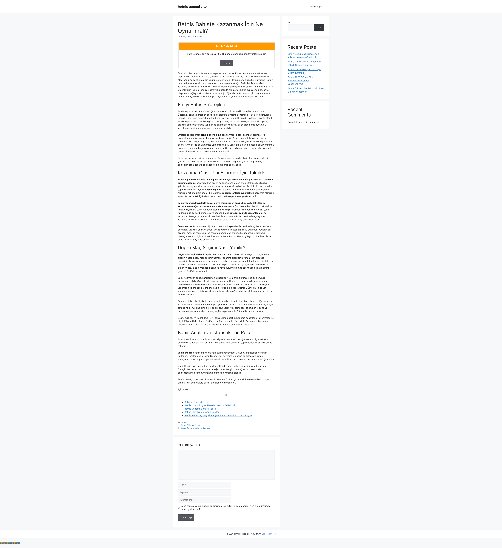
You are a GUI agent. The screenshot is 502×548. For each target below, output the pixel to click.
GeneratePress (269, 534)
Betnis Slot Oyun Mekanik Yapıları (201, 412)
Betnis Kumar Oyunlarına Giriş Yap (195, 428)
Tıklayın (226, 63)
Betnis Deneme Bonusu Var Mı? (200, 408)
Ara (289, 22)
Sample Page (315, 6)
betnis (183, 422)
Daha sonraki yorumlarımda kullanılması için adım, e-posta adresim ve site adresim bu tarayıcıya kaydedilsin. (226, 508)
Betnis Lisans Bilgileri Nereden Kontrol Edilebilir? (209, 405)
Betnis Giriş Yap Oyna (190, 425)
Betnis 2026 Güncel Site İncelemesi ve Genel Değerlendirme (300, 80)
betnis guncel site (192, 7)
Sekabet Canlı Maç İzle (196, 402)
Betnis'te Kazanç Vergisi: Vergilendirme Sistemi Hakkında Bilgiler (218, 415)
